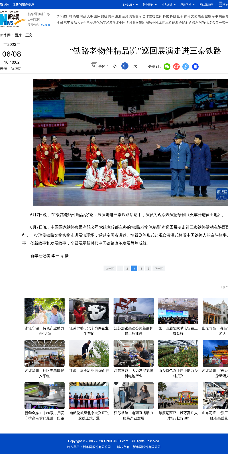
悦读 (209, 22)
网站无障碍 (206, 4)
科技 (166, 16)
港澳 (118, 16)
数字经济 (106, 22)
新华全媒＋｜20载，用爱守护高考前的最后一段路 (44, 415)
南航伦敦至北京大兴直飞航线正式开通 (89, 415)
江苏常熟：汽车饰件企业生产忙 (89, 330)
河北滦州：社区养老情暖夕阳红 (44, 373)
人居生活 (83, 22)
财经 (104, 16)
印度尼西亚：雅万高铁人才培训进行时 (178, 415)
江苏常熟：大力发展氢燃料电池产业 (133, 373)
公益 (215, 22)
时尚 (202, 22)
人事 (90, 16)
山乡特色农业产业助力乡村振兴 (178, 373)
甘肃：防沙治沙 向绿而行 (89, 370)
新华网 (5, 34)
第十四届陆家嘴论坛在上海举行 (178, 330)
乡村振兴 (132, 22)
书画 (201, 16)
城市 (162, 22)
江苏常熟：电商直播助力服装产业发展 (133, 415)
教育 (159, 16)
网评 (111, 16)
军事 (215, 16)
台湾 (125, 16)
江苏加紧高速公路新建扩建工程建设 (133, 330)
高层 (76, 16)
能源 (175, 22)
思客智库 (135, 16)
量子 (180, 16)
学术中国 (119, 22)
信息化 (95, 22)
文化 (194, 16)
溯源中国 (152, 22)
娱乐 (195, 22)
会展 (182, 22)
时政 (83, 16)
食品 (74, 22)
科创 (173, 16)
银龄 (142, 22)
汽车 (67, 22)
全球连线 (148, 16)
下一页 (159, 268)
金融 (60, 22)
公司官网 (34, 19)
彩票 (188, 22)
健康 (208, 16)
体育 (187, 16)
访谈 (222, 16)
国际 (97, 16)
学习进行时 (64, 16)
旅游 (168, 22)
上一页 (110, 268)
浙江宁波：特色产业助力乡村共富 (44, 330)
